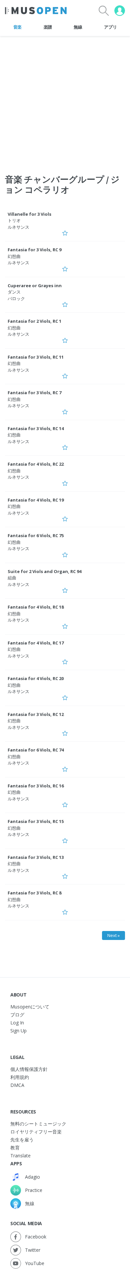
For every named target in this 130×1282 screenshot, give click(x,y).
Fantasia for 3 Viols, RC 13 (36, 857)
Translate (20, 1155)
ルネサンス (18, 227)
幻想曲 (14, 256)
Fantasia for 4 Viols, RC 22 (36, 464)
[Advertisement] (65, 101)
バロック (16, 298)
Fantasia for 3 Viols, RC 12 (36, 714)
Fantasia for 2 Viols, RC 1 (34, 321)
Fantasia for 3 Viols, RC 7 (34, 393)
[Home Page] (36, 10)
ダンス (14, 292)
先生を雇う (22, 1139)
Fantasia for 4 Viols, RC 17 (36, 643)
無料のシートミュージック (38, 1123)
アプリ (110, 27)
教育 (15, 1147)
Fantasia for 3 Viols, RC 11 (36, 357)
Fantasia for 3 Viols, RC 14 (36, 428)
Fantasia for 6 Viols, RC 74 (36, 750)
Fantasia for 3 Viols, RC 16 (36, 786)
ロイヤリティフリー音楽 (36, 1131)
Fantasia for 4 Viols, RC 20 (36, 678)
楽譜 (48, 27)
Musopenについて (29, 1006)
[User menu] (119, 10)
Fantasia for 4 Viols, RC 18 (36, 607)
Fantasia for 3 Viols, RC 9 (34, 250)
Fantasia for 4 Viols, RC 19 (36, 500)
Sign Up (18, 1030)
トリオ (14, 220)
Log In (17, 1022)
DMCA (17, 1085)
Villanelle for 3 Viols (29, 214)
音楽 (17, 27)
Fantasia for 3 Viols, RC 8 (34, 893)
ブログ (17, 1014)
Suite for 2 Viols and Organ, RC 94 (44, 571)
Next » (113, 935)
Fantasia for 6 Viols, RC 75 (36, 535)
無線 (78, 27)
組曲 (12, 578)
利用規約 (19, 1077)
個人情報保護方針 (29, 1069)
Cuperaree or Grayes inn (35, 286)
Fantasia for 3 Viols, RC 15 (36, 821)
